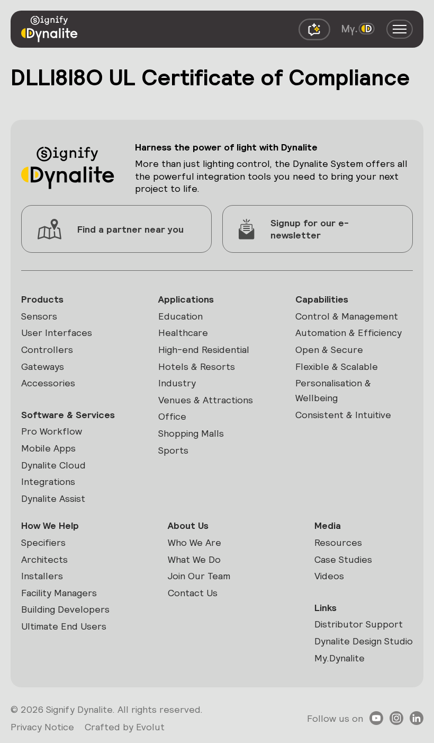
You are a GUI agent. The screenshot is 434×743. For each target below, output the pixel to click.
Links (325, 608)
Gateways (42, 366)
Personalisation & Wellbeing (333, 390)
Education (180, 316)
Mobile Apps (48, 448)
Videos (329, 576)
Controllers (47, 349)
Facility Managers (59, 593)
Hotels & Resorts (196, 366)
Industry (177, 383)
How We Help (50, 525)
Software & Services (68, 415)
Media (327, 525)
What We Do (194, 559)
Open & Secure (329, 349)
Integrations (48, 481)
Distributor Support (358, 624)
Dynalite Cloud (53, 465)
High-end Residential (203, 349)
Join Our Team (199, 576)
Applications (186, 299)
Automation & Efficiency (348, 332)
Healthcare (183, 332)
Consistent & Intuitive (343, 415)
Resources (338, 542)
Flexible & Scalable (336, 366)
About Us (188, 525)
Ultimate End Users (63, 626)
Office (172, 416)
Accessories (48, 383)
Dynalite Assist (53, 498)
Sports (173, 450)
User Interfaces (56, 332)
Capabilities (321, 299)
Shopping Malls (191, 433)
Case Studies (343, 559)
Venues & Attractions (205, 400)
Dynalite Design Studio (363, 641)
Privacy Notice (42, 727)
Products (42, 299)
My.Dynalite (339, 658)
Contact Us (193, 593)
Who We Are (194, 542)
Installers (42, 576)
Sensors (39, 316)
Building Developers (65, 609)
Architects (44, 559)
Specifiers (43, 542)
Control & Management (346, 316)
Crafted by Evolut (125, 727)
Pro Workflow (51, 431)
